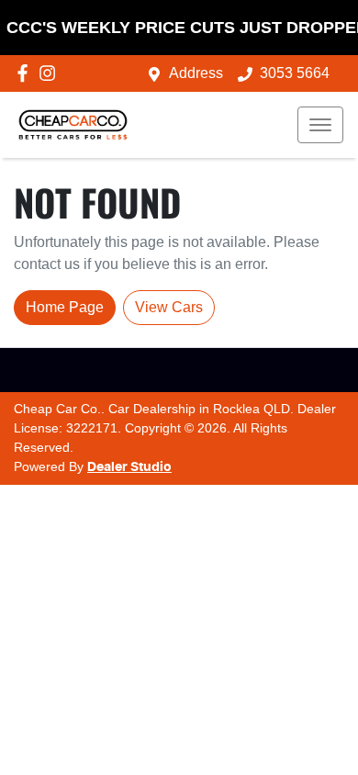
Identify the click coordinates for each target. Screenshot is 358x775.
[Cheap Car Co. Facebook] (26, 73)
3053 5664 (295, 73)
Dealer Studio (129, 467)
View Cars (169, 307)
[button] (320, 125)
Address (196, 73)
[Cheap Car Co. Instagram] (51, 73)
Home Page (65, 307)
